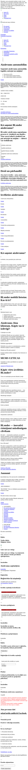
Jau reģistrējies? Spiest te (7, 583)
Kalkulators (6, 29)
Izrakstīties (3, 34)
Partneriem (8, 36)
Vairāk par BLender (5, 468)
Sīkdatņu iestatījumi (8, 519)
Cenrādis (6, 510)
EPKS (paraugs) (8, 522)
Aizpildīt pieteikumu (6, 112)
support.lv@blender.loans (7, 366)
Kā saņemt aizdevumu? (9, 508)
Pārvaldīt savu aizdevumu (7, 113)
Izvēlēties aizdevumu (6, 183)
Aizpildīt (3, 695)
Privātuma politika (8, 517)
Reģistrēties (3, 48)
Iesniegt (4, 665)
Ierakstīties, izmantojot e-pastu (8, 592)
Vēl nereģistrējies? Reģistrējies (8, 570)
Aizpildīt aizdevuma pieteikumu (8, 581)
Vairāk (2, 79)
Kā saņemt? (6, 26)
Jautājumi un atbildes (9, 30)
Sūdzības (6, 516)
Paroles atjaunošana (5, 768)
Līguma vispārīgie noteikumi (11, 520)
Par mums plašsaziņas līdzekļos (8, 469)
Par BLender (7, 27)
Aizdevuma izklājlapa (9, 509)
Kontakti (6, 32)
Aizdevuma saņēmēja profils (11, 54)
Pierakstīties (4, 651)
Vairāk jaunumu (4, 504)
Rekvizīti (6, 515)
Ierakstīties (3, 36)
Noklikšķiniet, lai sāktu (6, 752)
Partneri (6, 529)
